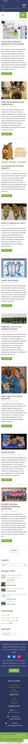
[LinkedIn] (25, 4)
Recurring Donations (14, 687)
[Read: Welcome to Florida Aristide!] (14, 380)
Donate (14, 689)
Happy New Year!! (9, 280)
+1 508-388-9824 (15, 712)
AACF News (4, 615)
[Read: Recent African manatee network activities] (14, 494)
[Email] (25, 7)
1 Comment (19, 454)
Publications (14, 703)
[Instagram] (23, 7)
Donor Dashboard (14, 685)
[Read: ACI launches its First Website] (14, 152)
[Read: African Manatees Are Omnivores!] (14, 90)
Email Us (15, 710)
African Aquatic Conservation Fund (9, 734)
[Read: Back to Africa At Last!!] (14, 211)
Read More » (7, 74)
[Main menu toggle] (3, 15)
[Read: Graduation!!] (14, 441)
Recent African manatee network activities (10, 506)
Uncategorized (11, 46)
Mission (14, 698)
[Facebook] (23, 4)
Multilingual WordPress (11, 742)
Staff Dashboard (14, 691)
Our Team (14, 701)
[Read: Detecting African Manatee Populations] (14, 29)
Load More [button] (14, 550)
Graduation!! (8, 452)
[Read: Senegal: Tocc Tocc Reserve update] (14, 318)
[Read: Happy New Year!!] (14, 267)
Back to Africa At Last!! (13, 223)
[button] (17, 15)
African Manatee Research (8, 620)
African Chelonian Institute (15, 170)
